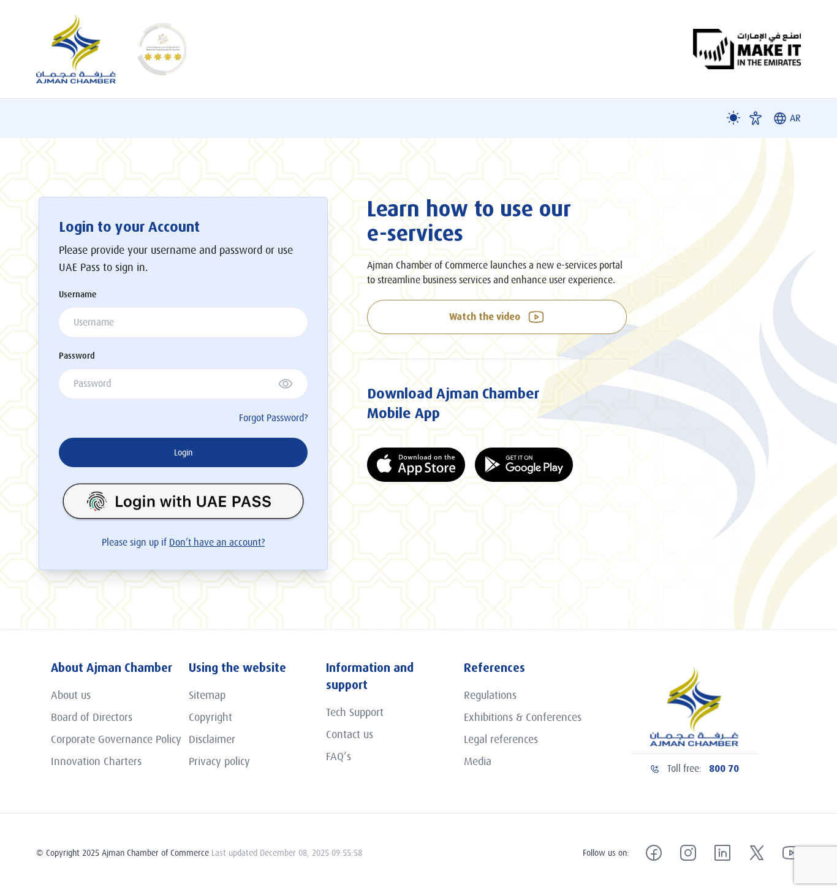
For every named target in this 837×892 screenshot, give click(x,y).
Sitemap (207, 695)
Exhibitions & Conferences (522, 717)
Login (183, 452)
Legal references (501, 739)
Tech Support (355, 712)
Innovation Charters (96, 761)
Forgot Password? (273, 418)
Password (77, 355)
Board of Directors (91, 717)
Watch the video (484, 316)
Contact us (349, 734)
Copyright (210, 717)
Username (78, 294)
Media (477, 761)
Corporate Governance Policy (116, 739)
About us (71, 695)
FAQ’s (338, 756)
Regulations (490, 695)
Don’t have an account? (217, 542)
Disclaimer (212, 739)
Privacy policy (219, 761)
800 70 (724, 768)
